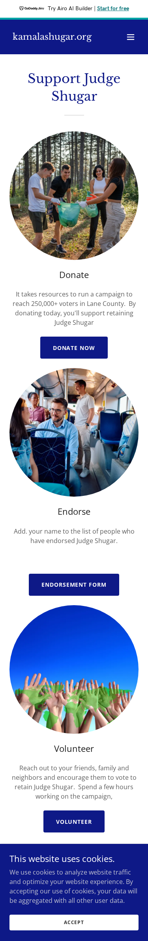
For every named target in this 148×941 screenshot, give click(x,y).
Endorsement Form (74, 584)
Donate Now (74, 348)
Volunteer (74, 821)
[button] (131, 37)
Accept (74, 922)
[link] (52, 37)
